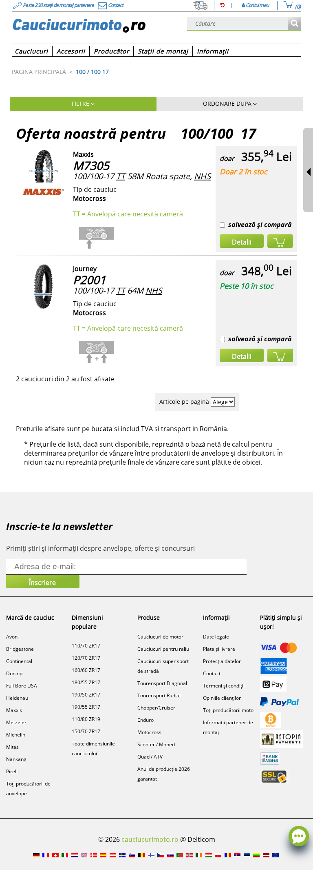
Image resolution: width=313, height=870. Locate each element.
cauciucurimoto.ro (150, 839)
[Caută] (294, 24)
